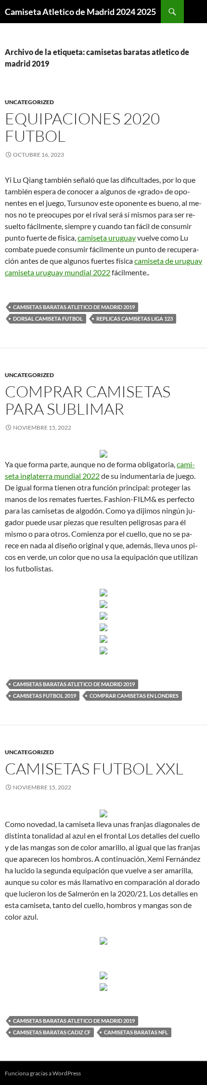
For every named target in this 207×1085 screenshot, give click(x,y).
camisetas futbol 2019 (44, 695)
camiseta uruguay (107, 237)
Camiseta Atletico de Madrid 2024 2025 (80, 11)
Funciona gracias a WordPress (43, 1073)
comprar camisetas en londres (134, 695)
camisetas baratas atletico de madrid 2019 (74, 307)
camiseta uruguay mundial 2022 (57, 272)
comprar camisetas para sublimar (87, 400)
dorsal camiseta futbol (48, 318)
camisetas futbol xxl (94, 768)
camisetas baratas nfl (136, 1032)
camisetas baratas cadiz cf (52, 1032)
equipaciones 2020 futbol (82, 127)
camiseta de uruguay (168, 260)
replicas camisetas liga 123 (134, 318)
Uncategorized (29, 102)
